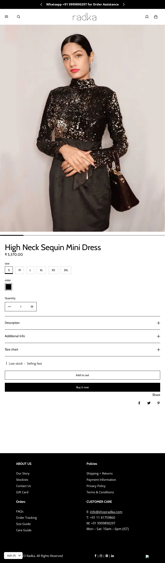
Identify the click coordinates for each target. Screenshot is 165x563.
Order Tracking (26, 518)
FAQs (19, 511)
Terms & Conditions (100, 492)
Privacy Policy (96, 486)
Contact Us (23, 486)
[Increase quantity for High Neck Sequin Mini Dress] (32, 306)
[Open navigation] (9, 16)
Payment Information (101, 480)
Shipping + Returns (100, 473)
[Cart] (155, 16)
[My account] (146, 16)
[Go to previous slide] (41, 4)
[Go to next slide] (123, 4)
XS (53, 270)
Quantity (10, 298)
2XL (66, 270)
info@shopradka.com (106, 512)
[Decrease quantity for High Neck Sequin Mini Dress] (9, 306)
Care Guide (23, 530)
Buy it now (82, 387)
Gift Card (22, 492)
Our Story (23, 473)
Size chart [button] (11, 349)
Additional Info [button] (15, 336)
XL (41, 270)
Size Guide (23, 524)
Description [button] (12, 323)
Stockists (22, 480)
